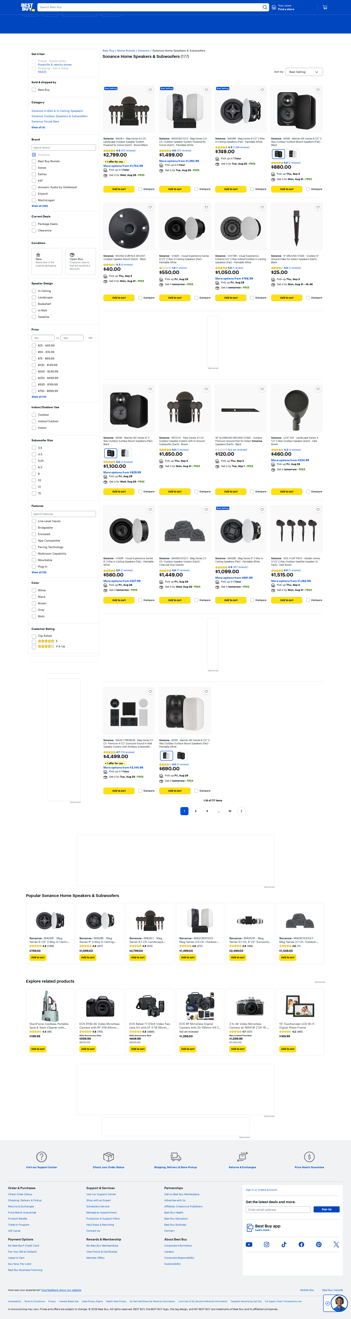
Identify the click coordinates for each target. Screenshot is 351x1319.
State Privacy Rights (92, 1301)
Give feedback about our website (61, 1290)
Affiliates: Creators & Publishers (183, 1206)
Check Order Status (20, 1194)
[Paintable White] (293, 154)
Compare (148, 189)
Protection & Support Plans (103, 1218)
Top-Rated (45, 636)
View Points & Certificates (101, 1251)
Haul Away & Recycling (100, 1224)
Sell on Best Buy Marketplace (181, 1194)
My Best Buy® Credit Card (23, 1245)
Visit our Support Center (101, 1194)
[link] (41, 946)
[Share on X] (336, 1244)
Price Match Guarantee (22, 1212)
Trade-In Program (18, 1224)
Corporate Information (178, 1245)
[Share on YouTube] (249, 1244)
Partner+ (169, 1230)
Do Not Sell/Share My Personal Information (152, 1301)
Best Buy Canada (332, 1290)
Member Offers (95, 1257)
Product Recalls (17, 1218)
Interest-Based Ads (69, 1301)
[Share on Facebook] (301, 1244)
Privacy (52, 1301)
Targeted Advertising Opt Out (246, 1301)
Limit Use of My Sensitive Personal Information (203, 1301)
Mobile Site (307, 1290)
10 (230, 811)
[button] (283, 7)
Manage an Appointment (101, 1212)
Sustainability (172, 1263)
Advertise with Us (174, 1200)
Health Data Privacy (116, 1301)
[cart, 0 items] (325, 7)
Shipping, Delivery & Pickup (25, 1200)
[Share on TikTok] (284, 1244)
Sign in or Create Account (261, 1189)
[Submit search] (265, 7)
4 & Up (60, 646)
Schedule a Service (97, 1206)
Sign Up (327, 1209)
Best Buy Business (175, 1224)
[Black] (278, 154)
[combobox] (304, 72)
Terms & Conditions (34, 1301)
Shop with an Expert (98, 1200)
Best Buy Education (176, 1218)
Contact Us (93, 1230)
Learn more (263, 1230)
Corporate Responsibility (179, 1257)
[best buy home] (28, 7)
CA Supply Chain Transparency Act (283, 1301)
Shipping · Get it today (53, 68)
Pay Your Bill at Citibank (22, 1251)
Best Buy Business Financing (25, 1270)
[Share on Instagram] (266, 1244)
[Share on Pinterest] (319, 1244)
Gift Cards (14, 1230)
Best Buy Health (173, 1212)
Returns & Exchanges (21, 1206)
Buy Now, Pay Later (19, 1263)
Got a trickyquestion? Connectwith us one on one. (312, 1303)
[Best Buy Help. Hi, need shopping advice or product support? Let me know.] (339, 1303)
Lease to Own (16, 1257)
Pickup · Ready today (52, 61)
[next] (322, 933)
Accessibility (14, 1301)
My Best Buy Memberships (102, 1245)
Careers (169, 1251)
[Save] (150, 90)
